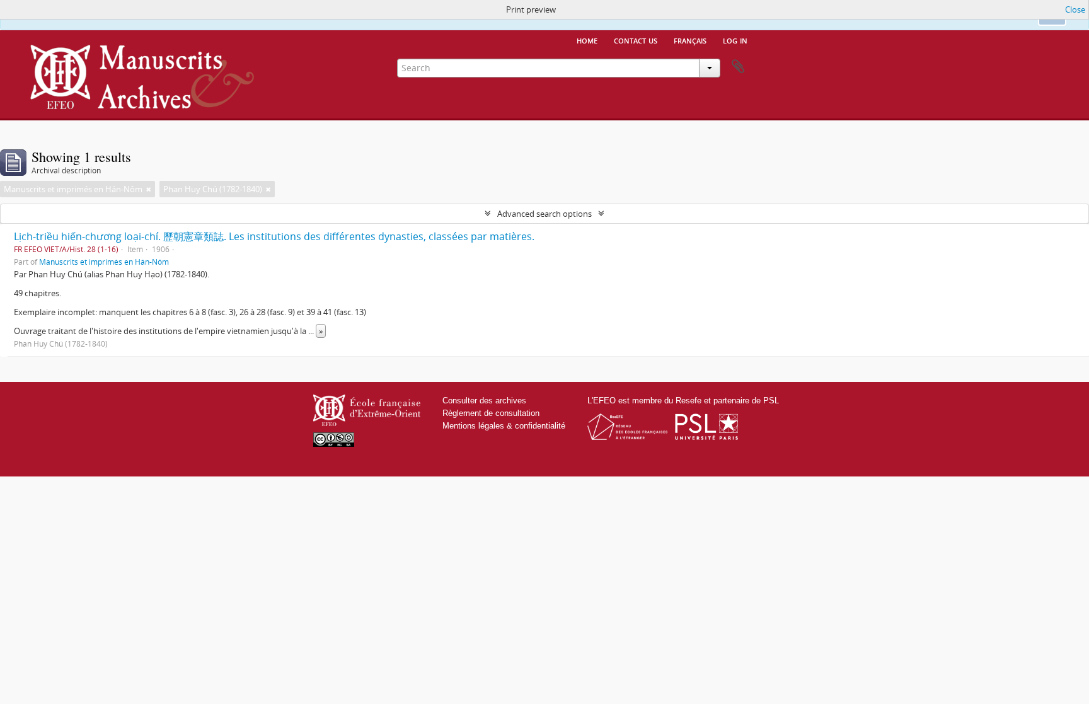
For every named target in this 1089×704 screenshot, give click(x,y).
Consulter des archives (484, 400)
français (690, 40)
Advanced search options (544, 213)
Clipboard (738, 67)
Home (587, 40)
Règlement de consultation (490, 413)
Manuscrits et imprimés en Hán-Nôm (104, 262)
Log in (735, 40)
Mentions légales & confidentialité (503, 425)
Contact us (635, 40)
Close (1075, 9)
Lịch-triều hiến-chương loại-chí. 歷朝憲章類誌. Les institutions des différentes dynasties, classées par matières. (274, 236)
